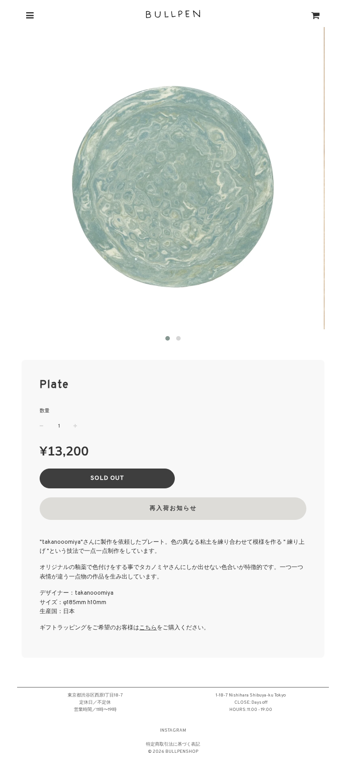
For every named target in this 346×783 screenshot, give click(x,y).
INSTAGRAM (173, 730)
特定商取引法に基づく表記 (173, 744)
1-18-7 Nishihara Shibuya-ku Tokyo (251, 695)
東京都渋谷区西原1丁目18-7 (95, 695)
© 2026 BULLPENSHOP (173, 752)
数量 (45, 411)
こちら (148, 628)
